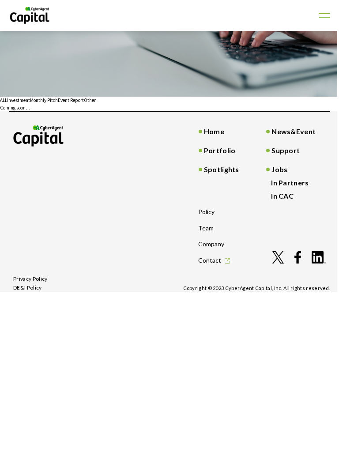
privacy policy (30, 278)
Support (285, 150)
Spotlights (221, 169)
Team (206, 228)
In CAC (282, 196)
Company (211, 244)
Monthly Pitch (44, 100)
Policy (206, 211)
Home (214, 131)
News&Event (293, 131)
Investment (18, 100)
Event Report (71, 100)
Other (90, 100)
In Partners (290, 182)
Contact (209, 260)
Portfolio (220, 150)
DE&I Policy (27, 287)
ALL (3, 100)
